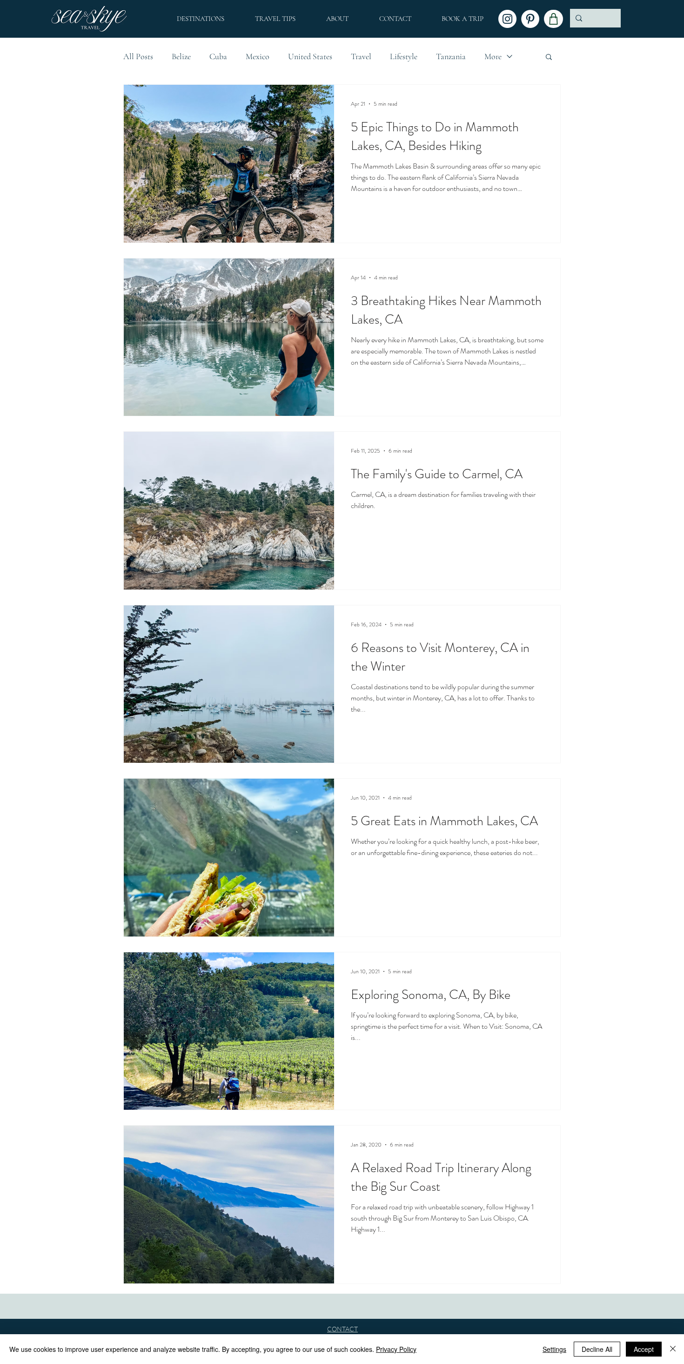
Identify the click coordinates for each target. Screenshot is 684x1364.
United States (310, 56)
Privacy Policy (396, 1349)
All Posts (138, 56)
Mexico (257, 56)
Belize (181, 56)
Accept (644, 1349)
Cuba (218, 56)
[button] (337, 18)
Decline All (597, 1349)
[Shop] (553, 19)
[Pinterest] (530, 19)
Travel (361, 56)
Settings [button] (554, 1349)
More (493, 56)
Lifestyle (403, 56)
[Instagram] (507, 19)
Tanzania (451, 56)
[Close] (672, 1349)
